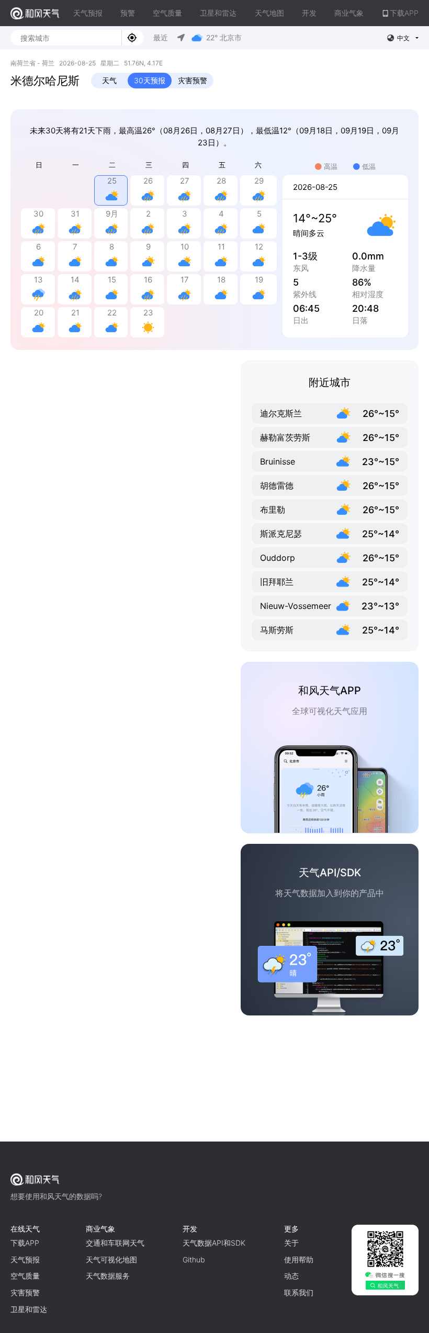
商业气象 (349, 12)
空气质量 (167, 12)
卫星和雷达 (218, 12)
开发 (309, 12)
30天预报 (149, 80)
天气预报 (88, 12)
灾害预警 (192, 80)
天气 (109, 80)
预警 (127, 12)
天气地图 (269, 12)
